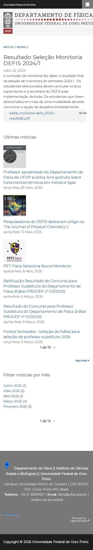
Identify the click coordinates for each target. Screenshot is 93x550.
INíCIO (8, 47)
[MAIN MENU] (87, 4)
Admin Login (10, 514)
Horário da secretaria (46, 500)
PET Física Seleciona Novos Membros (37, 266)
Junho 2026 (12, 386)
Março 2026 (12, 401)
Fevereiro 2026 (15, 406)
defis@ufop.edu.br (72, 495)
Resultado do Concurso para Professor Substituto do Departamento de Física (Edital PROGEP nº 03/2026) (44, 311)
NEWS (21, 47)
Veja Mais (81, 360)
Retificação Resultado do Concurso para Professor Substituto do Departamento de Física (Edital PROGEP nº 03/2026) (42, 286)
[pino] (9, 468)
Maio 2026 (11, 391)
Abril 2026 (11, 396)
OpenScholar (80, 520)
